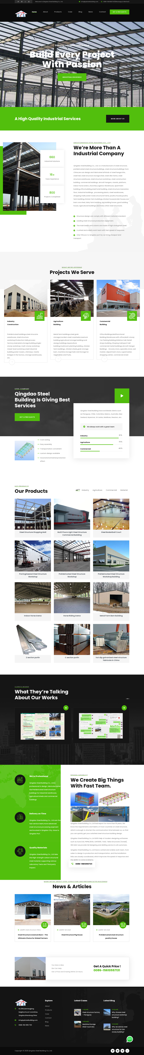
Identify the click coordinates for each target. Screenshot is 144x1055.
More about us (117, 119)
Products (58, 12)
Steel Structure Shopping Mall (32, 532)
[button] (70, 100)
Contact (102, 12)
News (90, 12)
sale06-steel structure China (30, 930)
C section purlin (72, 657)
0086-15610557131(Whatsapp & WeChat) (116, 1)
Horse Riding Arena (72, 615)
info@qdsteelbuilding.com (89, 1)
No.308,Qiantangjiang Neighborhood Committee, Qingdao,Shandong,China (28, 1012)
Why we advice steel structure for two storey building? (119, 1029)
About (45, 12)
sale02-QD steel (65, 930)
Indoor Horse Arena (33, 615)
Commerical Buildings (72, 80)
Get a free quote (119, 12)
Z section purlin (33, 657)
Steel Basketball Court (111, 532)
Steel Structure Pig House (72, 935)
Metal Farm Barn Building (111, 615)
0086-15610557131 (83, 864)
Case (70, 12)
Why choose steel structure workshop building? (119, 1014)
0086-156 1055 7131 (25, 1025)
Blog (80, 12)
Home (34, 12)
